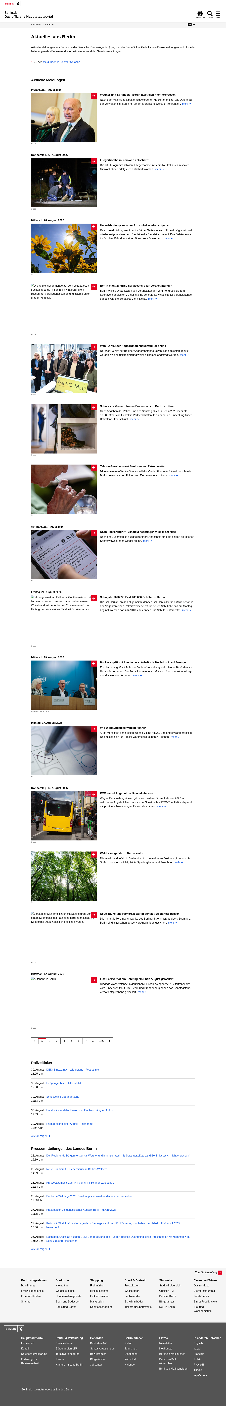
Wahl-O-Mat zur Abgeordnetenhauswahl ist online (133, 345)
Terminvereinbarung (67, 1353)
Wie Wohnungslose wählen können (123, 727)
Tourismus (131, 1348)
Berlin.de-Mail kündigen (173, 1368)
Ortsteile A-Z (166, 1290)
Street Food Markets (206, 1301)
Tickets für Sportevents (138, 1306)
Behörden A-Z (98, 1343)
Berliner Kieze (167, 1296)
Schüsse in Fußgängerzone (62, 1096)
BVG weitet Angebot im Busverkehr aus (126, 793)
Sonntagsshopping (101, 1306)
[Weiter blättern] (109, 1041)
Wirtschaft (130, 1359)
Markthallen (97, 1301)
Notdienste (165, 1348)
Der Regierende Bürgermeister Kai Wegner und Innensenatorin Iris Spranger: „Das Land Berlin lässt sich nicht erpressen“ (118, 1155)
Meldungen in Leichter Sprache (61, 62)
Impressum (27, 1343)
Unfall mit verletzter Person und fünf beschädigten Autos (79, 1110)
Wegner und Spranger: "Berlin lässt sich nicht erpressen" (138, 94)
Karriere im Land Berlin (69, 1364)
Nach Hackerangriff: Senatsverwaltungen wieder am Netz (138, 531)
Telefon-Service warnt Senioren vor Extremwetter (133, 466)
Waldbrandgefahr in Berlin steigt (121, 853)
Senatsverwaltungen (102, 1348)
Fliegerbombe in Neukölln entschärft (124, 160)
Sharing (25, 1301)
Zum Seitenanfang (206, 1272)
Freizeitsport (132, 1285)
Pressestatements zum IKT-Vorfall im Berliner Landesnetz (80, 1182)
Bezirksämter (98, 1353)
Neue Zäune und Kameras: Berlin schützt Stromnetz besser (139, 913)
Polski (197, 1359)
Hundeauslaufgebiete (68, 1296)
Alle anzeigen (39, 1136)
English (198, 1343)
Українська (200, 1375)
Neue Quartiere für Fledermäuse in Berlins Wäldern (76, 1169)
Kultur (128, 1343)
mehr (185, 103)
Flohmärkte (97, 1285)
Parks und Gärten (66, 1306)
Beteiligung (28, 1285)
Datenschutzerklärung (34, 1353)
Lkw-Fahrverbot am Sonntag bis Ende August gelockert (136, 979)
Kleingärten (62, 1285)
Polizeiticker (41, 1063)
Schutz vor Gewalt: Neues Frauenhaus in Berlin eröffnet (137, 406)
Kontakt (25, 1348)
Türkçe (198, 1370)
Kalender (130, 1364)
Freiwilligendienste (32, 1290)
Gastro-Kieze (201, 1285)
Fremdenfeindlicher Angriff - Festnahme (69, 1123)
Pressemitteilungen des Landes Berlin (64, 1148)
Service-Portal (64, 1343)
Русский (199, 1364)
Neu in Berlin (167, 1306)
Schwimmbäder (134, 1301)
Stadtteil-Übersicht (170, 1285)
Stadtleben (131, 1353)
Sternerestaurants (204, 1290)
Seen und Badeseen (68, 1301)
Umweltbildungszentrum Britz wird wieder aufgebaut (135, 225)
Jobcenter (96, 1364)
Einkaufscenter (99, 1290)
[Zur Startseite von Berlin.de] (14, 1331)
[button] (191, 24)
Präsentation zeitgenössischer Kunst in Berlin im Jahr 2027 (81, 1209)
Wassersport (132, 1290)
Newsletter (165, 1343)
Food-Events (201, 1296)
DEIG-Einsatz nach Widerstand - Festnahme (72, 1069)
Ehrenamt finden (31, 1296)
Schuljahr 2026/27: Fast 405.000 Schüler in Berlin (132, 597)
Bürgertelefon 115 (66, 1348)
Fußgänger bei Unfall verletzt (63, 1083)
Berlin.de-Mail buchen (172, 1353)
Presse (60, 1359)
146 (101, 1040)
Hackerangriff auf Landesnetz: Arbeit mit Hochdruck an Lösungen (143, 662)
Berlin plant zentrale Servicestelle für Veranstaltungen (136, 285)
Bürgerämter (166, 1301)
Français (199, 1353)
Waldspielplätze (65, 1290)
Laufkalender (132, 1296)
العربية (197, 1348)
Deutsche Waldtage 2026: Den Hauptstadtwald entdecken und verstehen (89, 1196)
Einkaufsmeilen (99, 1296)
